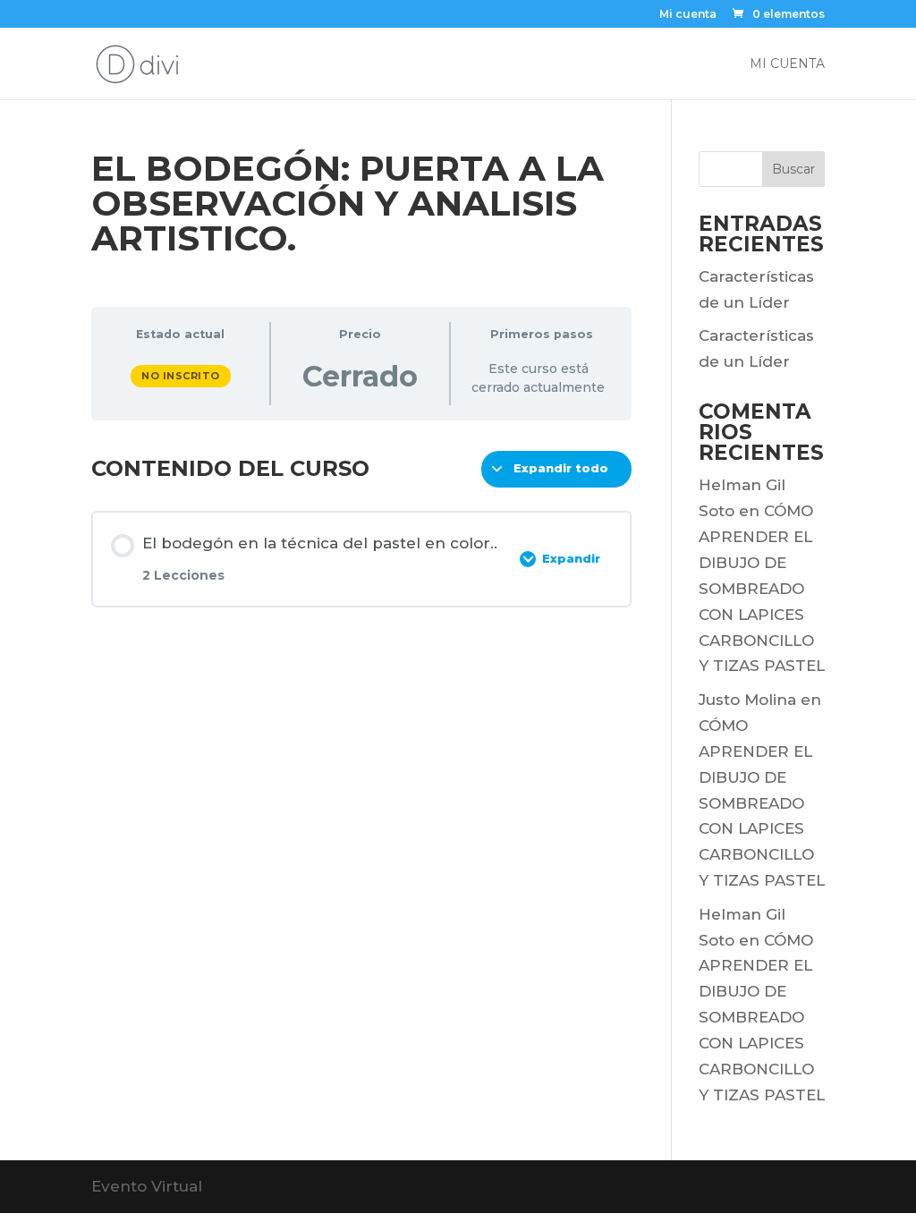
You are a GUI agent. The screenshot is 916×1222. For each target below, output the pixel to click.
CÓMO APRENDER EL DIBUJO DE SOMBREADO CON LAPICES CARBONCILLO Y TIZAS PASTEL (762, 588)
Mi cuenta (688, 15)
